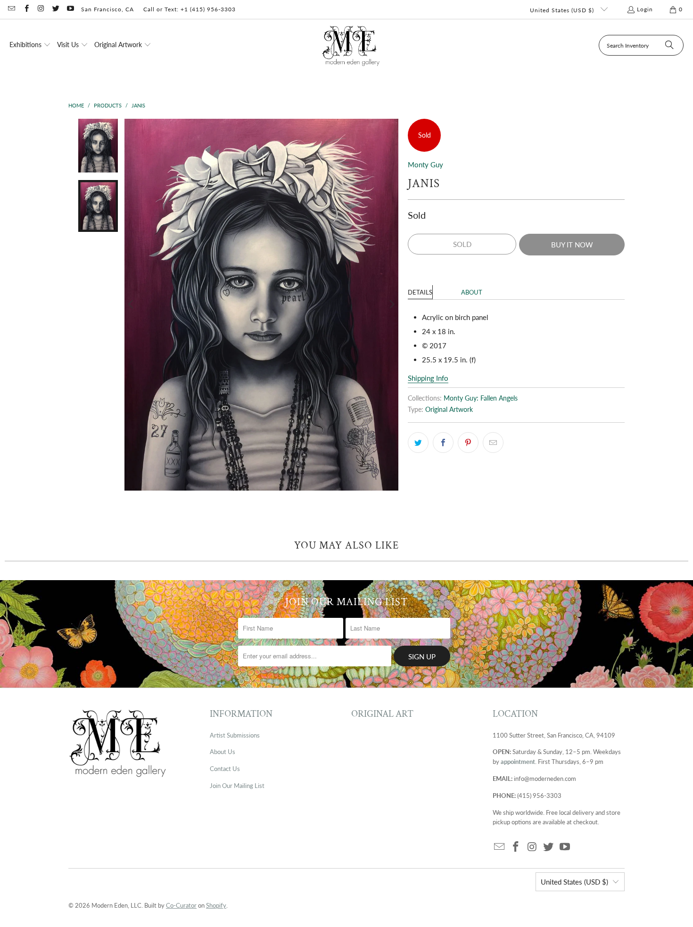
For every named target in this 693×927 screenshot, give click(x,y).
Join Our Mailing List (237, 785)
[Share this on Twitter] (418, 442)
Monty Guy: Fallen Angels (481, 398)
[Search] (669, 45)
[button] (30, 45)
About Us (222, 751)
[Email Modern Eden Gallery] (11, 9)
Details (420, 292)
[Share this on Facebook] (443, 442)
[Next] (391, 305)
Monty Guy (425, 164)
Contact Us (225, 768)
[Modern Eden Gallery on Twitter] (55, 9)
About (471, 292)
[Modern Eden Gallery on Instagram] (41, 9)
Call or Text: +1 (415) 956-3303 (189, 9)
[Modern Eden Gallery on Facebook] (26, 9)
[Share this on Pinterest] (468, 442)
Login (645, 9)
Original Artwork (449, 409)
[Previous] (131, 305)
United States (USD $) (563, 10)
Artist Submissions (235, 735)
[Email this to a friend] (493, 442)
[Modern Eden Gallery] (351, 45)
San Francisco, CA (107, 9)
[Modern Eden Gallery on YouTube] (70, 9)
